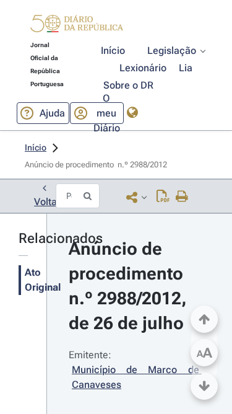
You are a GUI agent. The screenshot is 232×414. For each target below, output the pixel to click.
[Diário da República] (76, 26)
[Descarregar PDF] (163, 197)
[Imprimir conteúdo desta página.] (182, 197)
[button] (76, 25)
